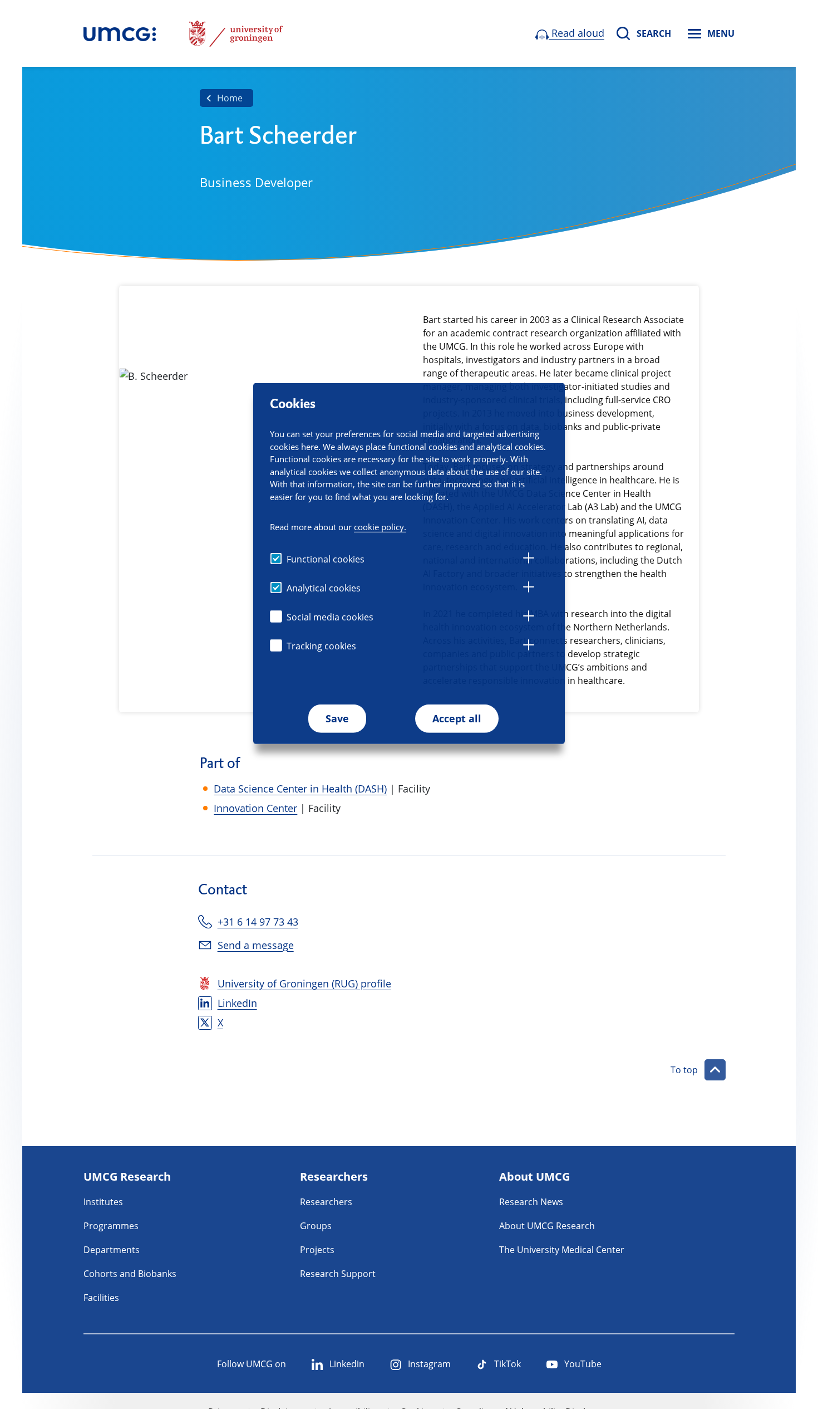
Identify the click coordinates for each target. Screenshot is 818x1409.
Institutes (103, 1202)
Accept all (456, 718)
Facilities (101, 1297)
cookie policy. (380, 526)
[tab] (529, 559)
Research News (531, 1202)
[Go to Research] (119, 33)
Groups (316, 1226)
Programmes (111, 1226)
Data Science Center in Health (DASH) (300, 788)
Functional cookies (325, 559)
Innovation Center (255, 808)
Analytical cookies (324, 588)
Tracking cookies (321, 646)
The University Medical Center (561, 1250)
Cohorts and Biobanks (129, 1274)
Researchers (326, 1202)
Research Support (338, 1274)
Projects (317, 1250)
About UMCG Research (547, 1226)
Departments (111, 1250)
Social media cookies (330, 617)
